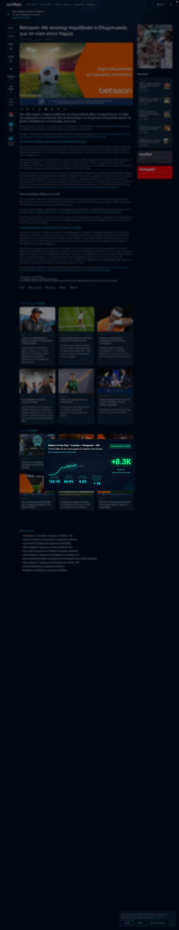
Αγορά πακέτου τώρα (120, 446)
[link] (89, 465)
